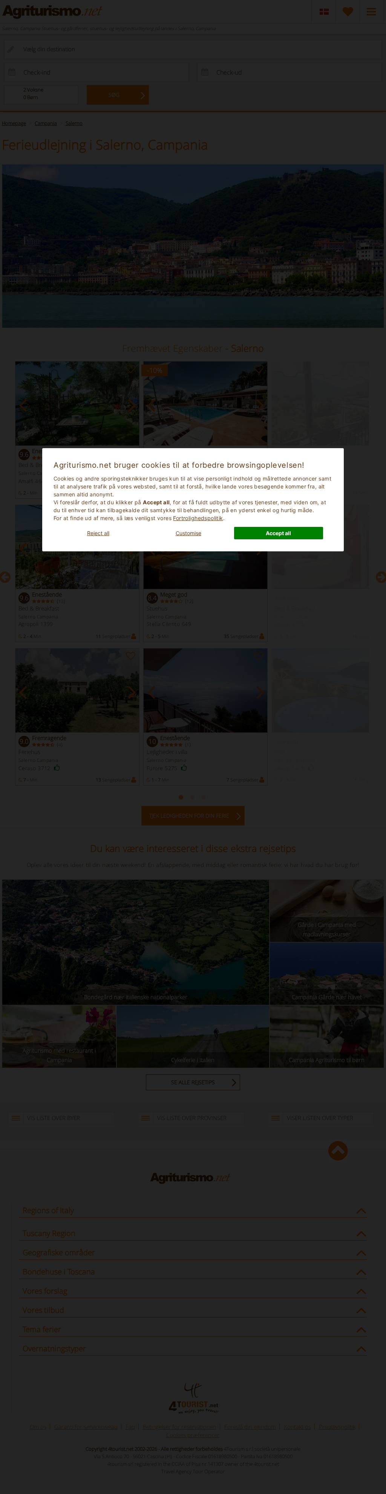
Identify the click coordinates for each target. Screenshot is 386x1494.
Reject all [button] (98, 533)
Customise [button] (188, 533)
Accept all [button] (278, 533)
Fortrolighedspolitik (198, 518)
